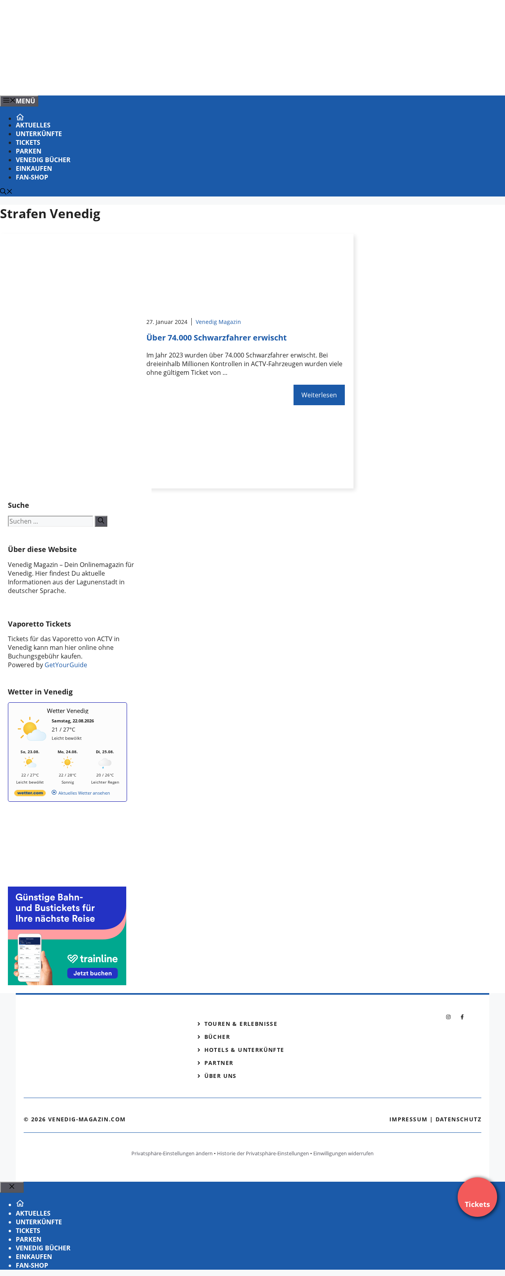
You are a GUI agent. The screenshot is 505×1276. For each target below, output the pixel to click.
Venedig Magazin (218, 322)
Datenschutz (458, 1119)
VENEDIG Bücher (43, 159)
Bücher (217, 1036)
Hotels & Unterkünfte (244, 1049)
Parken (28, 151)
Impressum (408, 1119)
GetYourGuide (66, 664)
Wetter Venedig (67, 711)
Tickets (28, 142)
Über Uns (220, 1076)
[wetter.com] (30, 794)
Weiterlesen (319, 395)
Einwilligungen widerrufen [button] (343, 1153)
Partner (219, 1062)
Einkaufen (34, 168)
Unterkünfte (39, 133)
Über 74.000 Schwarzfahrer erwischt (216, 337)
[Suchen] (101, 521)
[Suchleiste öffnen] (6, 192)
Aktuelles (33, 125)
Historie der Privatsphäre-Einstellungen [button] (263, 1153)
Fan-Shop (32, 177)
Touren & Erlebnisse (241, 1023)
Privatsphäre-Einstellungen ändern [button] (172, 1153)
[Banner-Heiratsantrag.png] (159, 81)
